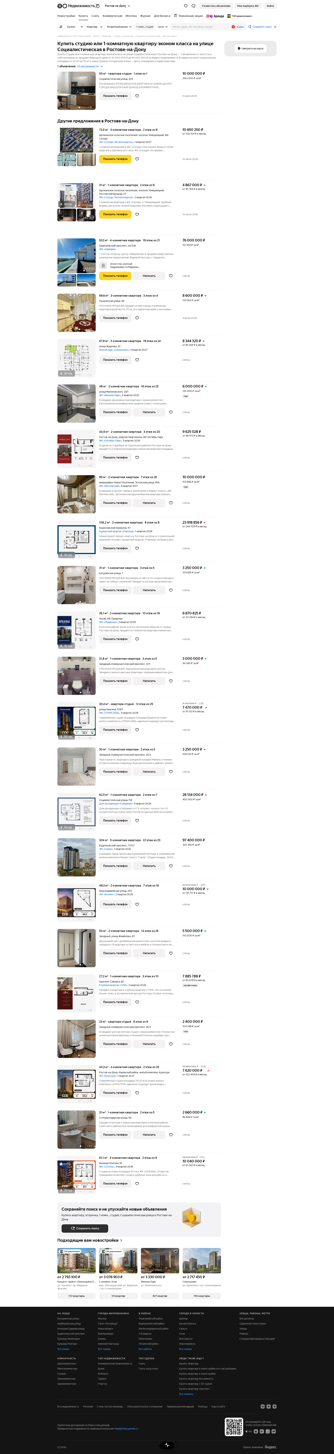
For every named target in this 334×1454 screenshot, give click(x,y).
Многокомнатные (67, 1368)
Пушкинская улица (109, 301)
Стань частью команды (110, 1406)
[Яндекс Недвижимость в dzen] (269, 1406)
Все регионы (247, 1318)
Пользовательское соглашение (145, 1406)
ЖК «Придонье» (108, 622)
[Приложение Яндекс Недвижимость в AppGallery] (268, 1431)
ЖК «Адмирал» (107, 249)
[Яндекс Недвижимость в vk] (263, 1406)
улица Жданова (108, 346)
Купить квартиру (188, 1363)
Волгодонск (186, 1338)
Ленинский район (148, 1343)
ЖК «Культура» (107, 1075)
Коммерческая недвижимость (115, 1363)
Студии (61, 1373)
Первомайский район (151, 1318)
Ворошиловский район (151, 1323)
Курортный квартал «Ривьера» (116, 531)
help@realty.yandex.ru (126, 1428)
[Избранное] (186, 6)
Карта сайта (218, 1406)
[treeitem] (67, 16)
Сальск (183, 1328)
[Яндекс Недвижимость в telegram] (274, 1406)
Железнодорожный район (153, 1328)
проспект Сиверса (109, 981)
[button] (193, 6)
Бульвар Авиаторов (68, 1338)
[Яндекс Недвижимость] (78, 5)
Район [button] (240, 27)
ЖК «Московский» (109, 486)
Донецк (183, 1318)
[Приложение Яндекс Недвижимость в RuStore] (274, 1431)
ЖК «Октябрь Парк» (110, 440)
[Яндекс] (270, 1447)
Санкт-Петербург (108, 1323)
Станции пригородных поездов (257, 1338)
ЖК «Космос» (106, 894)
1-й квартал (145, 1333)
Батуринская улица (110, 573)
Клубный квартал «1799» (113, 985)
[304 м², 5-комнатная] (78, 859)
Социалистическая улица (113, 79)
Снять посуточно (148, 1368)
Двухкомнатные (66, 1363)
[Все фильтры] (60, 26)
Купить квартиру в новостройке (197, 1373)
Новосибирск (105, 1328)
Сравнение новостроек (253, 1323)
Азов (182, 1333)
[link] (270, 6)
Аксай (102, 618)
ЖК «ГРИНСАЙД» (109, 712)
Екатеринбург (106, 1333)
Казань (102, 1338)
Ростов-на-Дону (108, 437)
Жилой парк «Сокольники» (114, 349)
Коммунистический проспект (128, 664)
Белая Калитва (187, 1323)
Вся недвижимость (68, 1406)
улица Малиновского (111, 391)
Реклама (88, 1406)
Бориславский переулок (113, 527)
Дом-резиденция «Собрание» (116, 803)
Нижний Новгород (108, 1343)
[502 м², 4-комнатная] (78, 264)
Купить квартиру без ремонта (196, 1378)
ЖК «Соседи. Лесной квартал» (116, 142)
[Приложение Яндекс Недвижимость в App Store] (256, 1431)
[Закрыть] (275, 26)
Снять (142, 1363)
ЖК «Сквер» (106, 849)
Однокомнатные (66, 1383)
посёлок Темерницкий (151, 135)
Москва (102, 1318)
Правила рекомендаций (180, 1406)
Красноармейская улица (112, 890)
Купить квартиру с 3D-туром (195, 1383)
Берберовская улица (69, 1323)
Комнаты (103, 1373)
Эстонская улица (144, 482)
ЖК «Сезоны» (107, 1166)
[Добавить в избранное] (137, 96)
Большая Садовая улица (70, 1328)
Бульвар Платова (67, 1343)
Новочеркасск (187, 1343)
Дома (101, 1368)
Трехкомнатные (66, 1378)
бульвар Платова (108, 1163)
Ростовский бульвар (110, 193)
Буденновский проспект (113, 245)
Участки (102, 1383)
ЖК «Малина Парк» (110, 395)
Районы (244, 1333)
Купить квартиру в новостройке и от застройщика (207, 1368)
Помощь (202, 1406)
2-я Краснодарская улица (113, 1117)
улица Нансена (107, 709)
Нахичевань (145, 1338)
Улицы (243, 1328)
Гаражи (102, 1378)
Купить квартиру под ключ (194, 1388)
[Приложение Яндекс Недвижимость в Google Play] (262, 1431)
